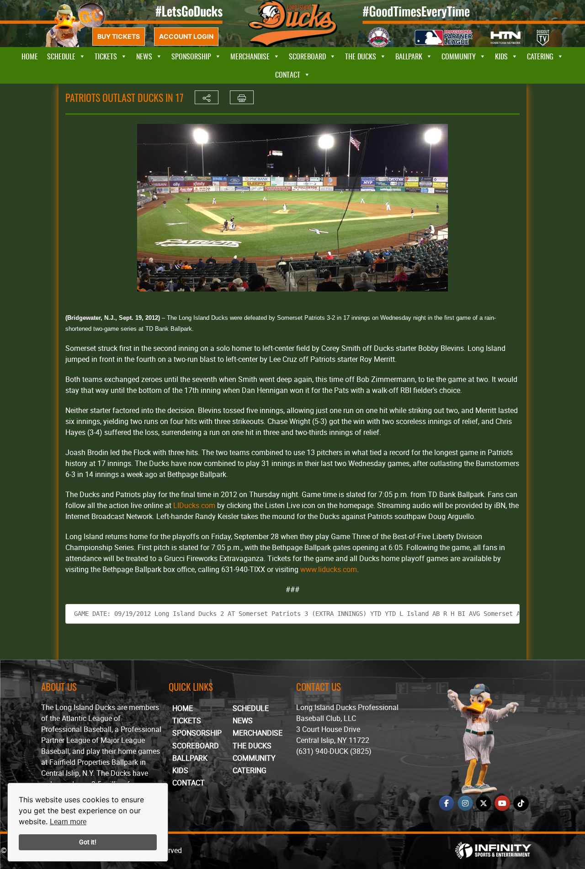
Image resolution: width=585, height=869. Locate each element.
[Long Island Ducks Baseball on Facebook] (446, 803)
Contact (287, 74)
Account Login (186, 36)
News (144, 56)
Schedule (61, 56)
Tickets (106, 56)
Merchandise (250, 56)
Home (29, 56)
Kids (501, 56)
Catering (540, 56)
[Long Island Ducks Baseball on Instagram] (465, 803)
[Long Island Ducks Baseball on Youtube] (502, 803)
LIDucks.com (194, 505)
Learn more (68, 821)
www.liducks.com (328, 569)
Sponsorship (191, 56)
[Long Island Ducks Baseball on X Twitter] (483, 803)
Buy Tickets (118, 36)
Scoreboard (307, 56)
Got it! (87, 841)
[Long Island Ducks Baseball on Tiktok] (521, 803)
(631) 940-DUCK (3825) (334, 751)
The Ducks (360, 56)
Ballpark (408, 56)
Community (458, 56)
